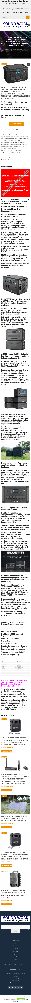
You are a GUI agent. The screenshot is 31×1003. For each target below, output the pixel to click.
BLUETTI (16, 129)
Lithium (13, 152)
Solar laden (12, 157)
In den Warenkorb (17, 123)
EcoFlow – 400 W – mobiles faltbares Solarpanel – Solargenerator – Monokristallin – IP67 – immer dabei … (14, 818)
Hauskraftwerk (22, 132)
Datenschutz (16, 951)
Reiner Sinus (17, 140)
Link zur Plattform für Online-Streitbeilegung (15, 964)
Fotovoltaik (10, 132)
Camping (23, 129)
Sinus (8, 157)
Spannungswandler (5, 144)
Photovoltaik (16, 136)
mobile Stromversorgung (21, 152)
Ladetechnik (13, 134)
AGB (16, 956)
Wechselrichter (4, 148)
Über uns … (16, 946)
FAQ (16, 962)
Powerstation (4, 157)
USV (23, 146)
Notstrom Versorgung (5, 155)
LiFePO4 (10, 152)
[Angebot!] (15, 726)
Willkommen (16, 940)
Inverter (28, 132)
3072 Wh (11, 150)
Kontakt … (16, 959)
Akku (9, 129)
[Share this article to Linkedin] (8, 159)
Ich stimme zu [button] (21, 999)
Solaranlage (22, 142)
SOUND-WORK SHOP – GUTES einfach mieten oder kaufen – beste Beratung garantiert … (15, 9)
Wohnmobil (14, 148)
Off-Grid (10, 136)
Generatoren (16, 132)
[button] (28, 64)
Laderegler (8, 134)
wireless (9, 148)
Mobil (24, 134)
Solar (11, 142)
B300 (18, 150)
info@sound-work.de (16, 983)
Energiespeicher (4, 132)
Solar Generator (15, 142)
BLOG (16, 943)
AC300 (15, 150)
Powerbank (17, 155)
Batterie (12, 129)
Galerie (16, 948)
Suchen (15, 931)
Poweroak (22, 155)
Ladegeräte (3, 134)
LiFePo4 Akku (20, 134)
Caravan (27, 129)
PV (13, 140)
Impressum (16, 954)
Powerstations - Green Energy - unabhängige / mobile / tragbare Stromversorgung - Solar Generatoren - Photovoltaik (15, 138)
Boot (20, 129)
